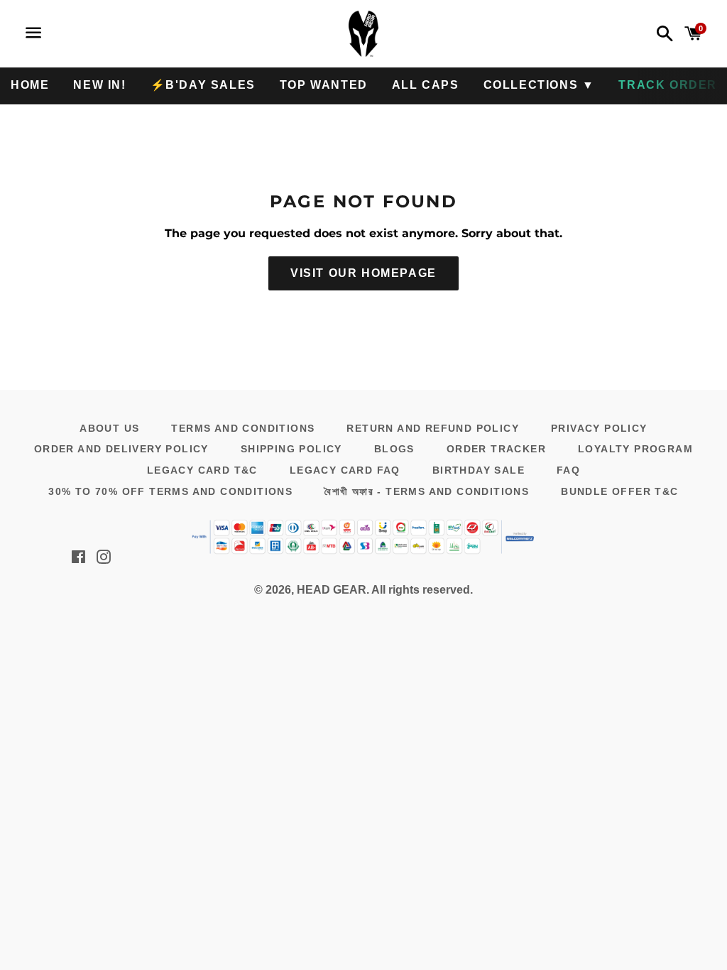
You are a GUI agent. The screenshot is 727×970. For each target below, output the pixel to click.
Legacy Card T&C (202, 470)
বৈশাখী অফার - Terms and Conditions (426, 491)
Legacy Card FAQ (345, 470)
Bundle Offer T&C (619, 491)
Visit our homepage (363, 273)
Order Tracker (496, 448)
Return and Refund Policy (432, 428)
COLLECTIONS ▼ (539, 85)
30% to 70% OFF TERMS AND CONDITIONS (170, 491)
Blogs (394, 448)
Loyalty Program (635, 448)
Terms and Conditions (243, 428)
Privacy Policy (599, 428)
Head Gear (331, 590)
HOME (30, 85)
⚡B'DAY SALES (203, 85)
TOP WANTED (324, 85)
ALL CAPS (425, 85)
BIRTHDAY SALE (478, 470)
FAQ (568, 470)
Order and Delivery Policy (121, 448)
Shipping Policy (291, 448)
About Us (109, 428)
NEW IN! (99, 85)
